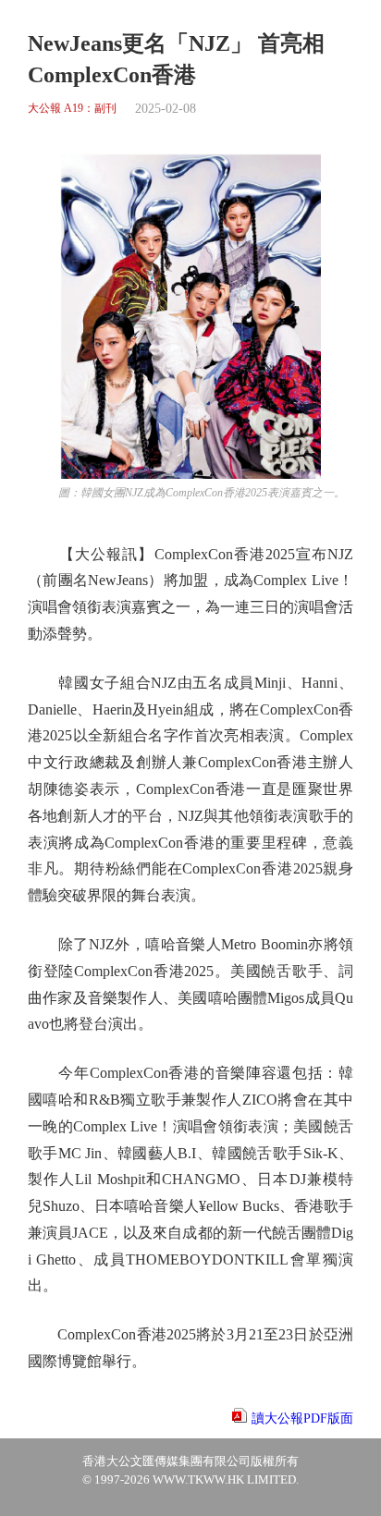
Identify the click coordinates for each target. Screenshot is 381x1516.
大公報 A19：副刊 (72, 109)
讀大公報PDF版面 (302, 1418)
